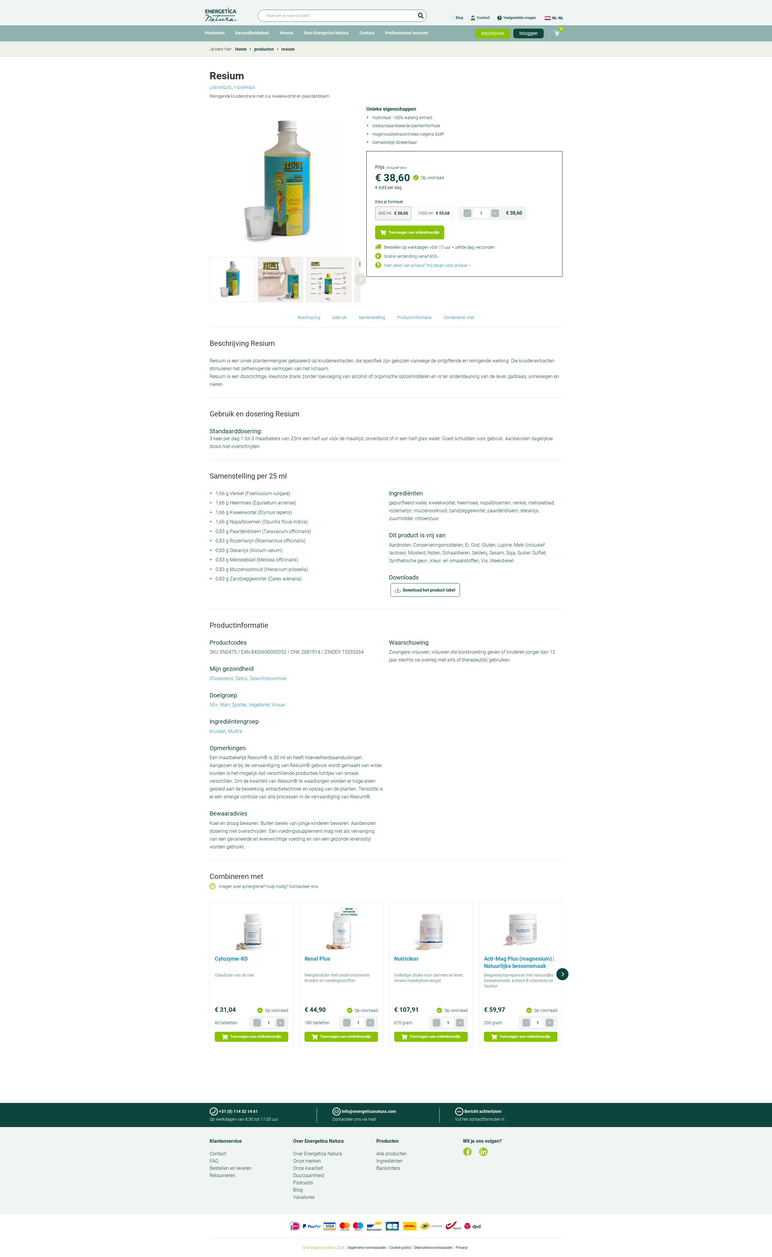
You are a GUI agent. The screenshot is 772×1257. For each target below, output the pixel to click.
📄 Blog (456, 18)
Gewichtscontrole (268, 678)
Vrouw (278, 705)
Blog (298, 1190)
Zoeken (420, 13)
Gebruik (339, 317)
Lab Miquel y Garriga (232, 87)
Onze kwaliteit (308, 1168)
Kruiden (218, 731)
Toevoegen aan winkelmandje (413, 232)
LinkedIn (483, 1152)
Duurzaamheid (308, 1175)
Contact (483, 18)
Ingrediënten (389, 1161)
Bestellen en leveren (231, 1168)
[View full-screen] (285, 181)
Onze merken (307, 1161)
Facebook (467, 1152)
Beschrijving (309, 317)
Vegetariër (259, 705)
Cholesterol (221, 678)
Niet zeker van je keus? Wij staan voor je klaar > (427, 265)
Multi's (235, 731)
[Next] (360, 279)
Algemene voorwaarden (367, 1248)
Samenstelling (372, 317)
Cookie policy (400, 1248)
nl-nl (557, 18)
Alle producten (391, 1154)
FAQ (214, 1161)
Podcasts (303, 1183)
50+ (214, 705)
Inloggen (528, 33)
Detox (242, 678)
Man (224, 705)
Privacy (462, 1248)
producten (264, 49)
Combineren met (459, 317)
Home (241, 49)
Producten (215, 32)
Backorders (388, 1168)
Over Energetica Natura (326, 32)
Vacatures (304, 1197)
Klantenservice (226, 1141)
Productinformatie (414, 317)
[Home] (228, 13)
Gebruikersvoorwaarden (433, 1248)
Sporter (239, 705)
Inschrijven (492, 33)
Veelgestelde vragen (519, 18)
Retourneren (222, 1175)
